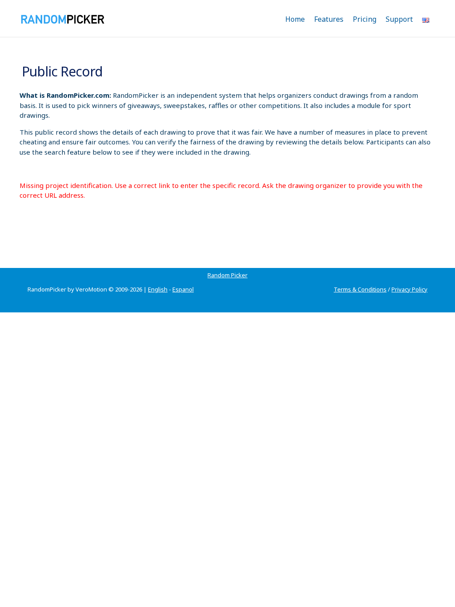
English (158, 289)
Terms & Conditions (360, 289)
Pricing (364, 19)
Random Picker (227, 275)
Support (399, 19)
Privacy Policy (409, 289)
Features (328, 19)
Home (295, 19)
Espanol (183, 289)
